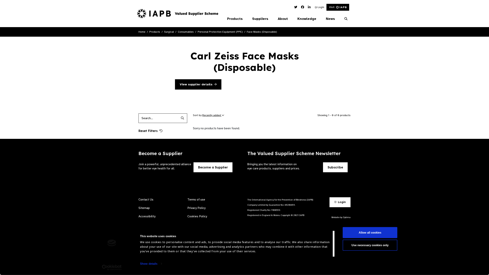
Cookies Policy (197, 216)
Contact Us (145, 199)
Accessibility (146, 216)
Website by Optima (341, 217)
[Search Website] (345, 19)
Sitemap (144, 208)
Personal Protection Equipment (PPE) (220, 31)
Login (320, 7)
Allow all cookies (370, 232)
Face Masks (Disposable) (262, 31)
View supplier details (196, 84)
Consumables (186, 31)
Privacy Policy (196, 208)
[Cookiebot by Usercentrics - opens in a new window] (112, 267)
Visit (331, 7)
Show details (148, 263)
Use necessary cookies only (370, 245)
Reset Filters (148, 131)
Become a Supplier (213, 167)
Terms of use (196, 199)
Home (141, 31)
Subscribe (335, 167)
